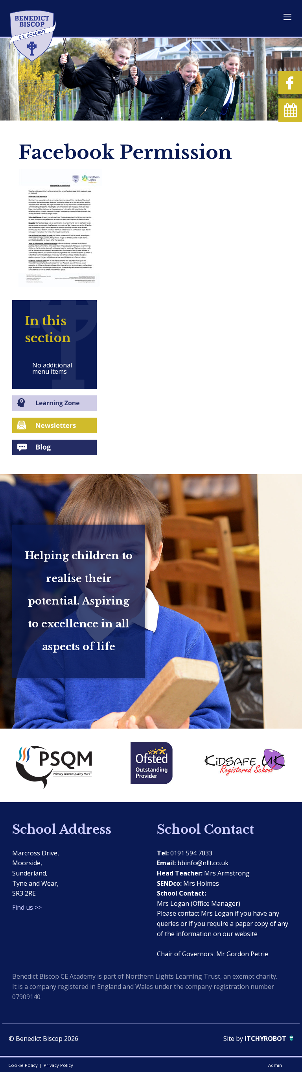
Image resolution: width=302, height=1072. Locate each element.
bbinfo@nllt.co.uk (202, 863)
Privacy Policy (58, 1065)
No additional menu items (52, 368)
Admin (275, 1065)
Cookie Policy (23, 1065)
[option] (58, 765)
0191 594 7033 (191, 853)
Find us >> (27, 907)
